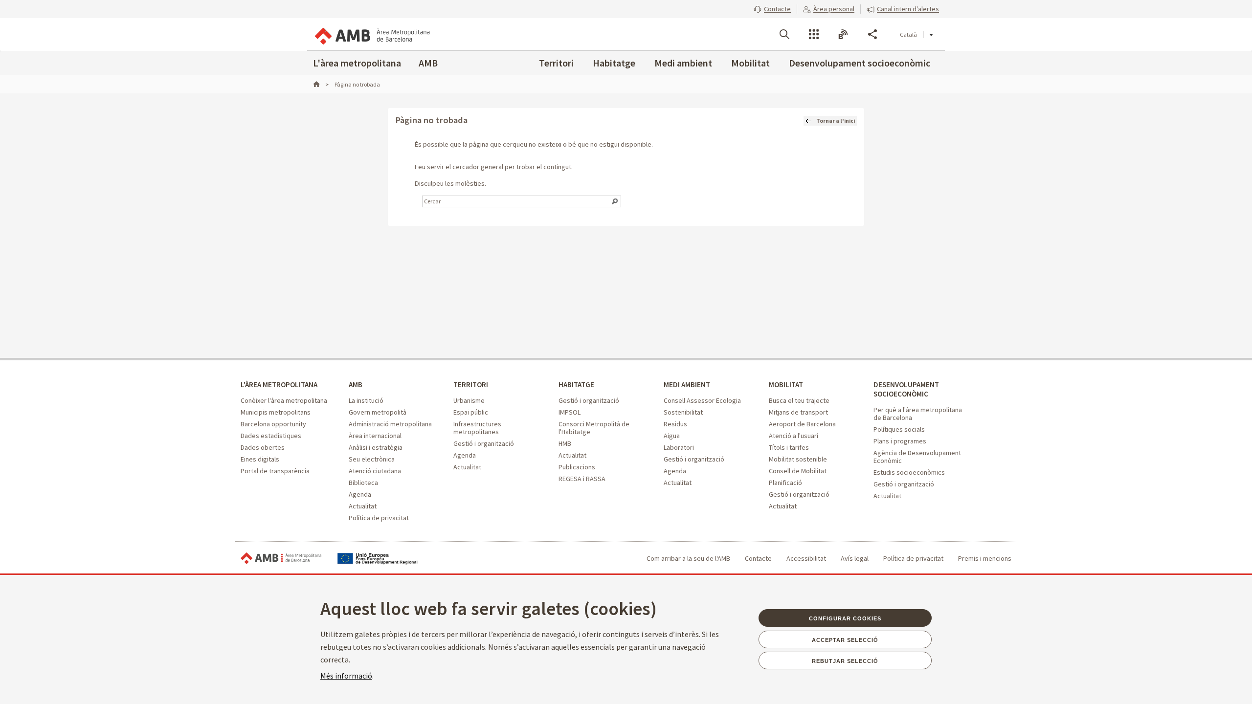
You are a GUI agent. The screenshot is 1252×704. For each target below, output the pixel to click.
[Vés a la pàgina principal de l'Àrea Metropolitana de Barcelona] (371, 34)
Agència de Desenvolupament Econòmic (917, 456)
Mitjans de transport (798, 412)
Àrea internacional (375, 435)
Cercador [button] (784, 34)
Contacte (758, 558)
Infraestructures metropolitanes (477, 427)
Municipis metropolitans (276, 412)
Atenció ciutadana (375, 470)
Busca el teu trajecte (799, 400)
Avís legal (855, 558)
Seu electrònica (372, 459)
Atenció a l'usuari (793, 435)
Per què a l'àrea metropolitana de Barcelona (917, 413)
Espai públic (470, 412)
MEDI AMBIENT (687, 384)
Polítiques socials (899, 429)
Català (908, 34)
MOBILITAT (786, 384)
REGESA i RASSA (582, 478)
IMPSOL (570, 412)
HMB (565, 443)
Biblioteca (363, 482)
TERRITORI (470, 384)
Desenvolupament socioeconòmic (859, 63)
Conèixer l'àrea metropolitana (284, 400)
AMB (428, 63)
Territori (556, 63)
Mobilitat (750, 63)
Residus (675, 423)
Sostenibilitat (683, 412)
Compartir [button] (872, 34)
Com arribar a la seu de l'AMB (688, 558)
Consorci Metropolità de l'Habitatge (594, 427)
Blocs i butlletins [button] (843, 34)
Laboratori (679, 447)
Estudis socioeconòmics (909, 472)
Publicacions (577, 466)
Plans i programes (899, 441)
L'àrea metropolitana (357, 63)
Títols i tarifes (789, 447)
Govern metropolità (377, 412)
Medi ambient (683, 63)
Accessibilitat (806, 558)
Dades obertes (263, 447)
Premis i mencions (984, 558)
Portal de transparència (275, 470)
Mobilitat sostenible (798, 459)
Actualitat (363, 506)
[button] (772, 8)
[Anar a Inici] (321, 84)
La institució (366, 400)
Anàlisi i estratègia (375, 447)
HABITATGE (576, 384)
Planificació (785, 482)
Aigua (672, 435)
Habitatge (614, 63)
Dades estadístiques (271, 435)
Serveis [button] (813, 34)
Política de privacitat (379, 517)
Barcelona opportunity (273, 423)
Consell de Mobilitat (798, 470)
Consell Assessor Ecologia (702, 400)
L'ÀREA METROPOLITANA (279, 384)
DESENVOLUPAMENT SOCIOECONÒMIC (906, 389)
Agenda (360, 494)
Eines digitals (260, 459)
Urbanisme (469, 400)
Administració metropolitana (390, 423)
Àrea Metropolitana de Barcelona (281, 558)
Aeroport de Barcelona (802, 423)
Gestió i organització (483, 443)
